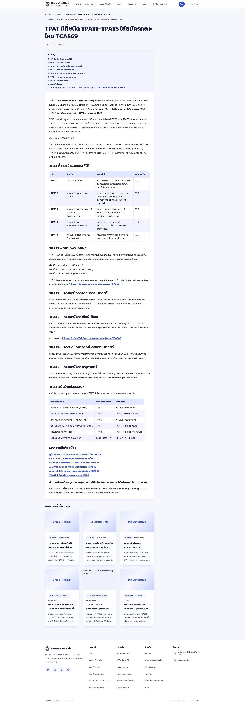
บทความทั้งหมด (123, 687)
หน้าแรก (48, 14)
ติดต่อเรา (148, 674)
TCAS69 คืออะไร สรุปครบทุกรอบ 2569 (69, 475)
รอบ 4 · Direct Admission (99, 680)
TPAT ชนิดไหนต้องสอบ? (58, 80)
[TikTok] (61, 669)
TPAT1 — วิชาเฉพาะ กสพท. (59, 62)
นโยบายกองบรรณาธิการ (154, 660)
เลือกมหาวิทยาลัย (123, 653)
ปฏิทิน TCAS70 (123, 660)
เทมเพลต (120, 4)
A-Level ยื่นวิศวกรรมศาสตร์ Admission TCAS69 (74, 471)
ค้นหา (181, 4)
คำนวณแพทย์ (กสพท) (125, 680)
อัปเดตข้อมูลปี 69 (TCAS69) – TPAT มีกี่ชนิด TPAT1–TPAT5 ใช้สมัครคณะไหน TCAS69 (87, 87)
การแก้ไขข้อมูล (150, 667)
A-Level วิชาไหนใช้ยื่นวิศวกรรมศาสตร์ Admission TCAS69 (91, 338)
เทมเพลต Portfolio (96, 687)
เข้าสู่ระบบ (194, 4)
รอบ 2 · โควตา (94, 667)
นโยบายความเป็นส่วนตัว (154, 680)
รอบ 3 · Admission (96, 674)
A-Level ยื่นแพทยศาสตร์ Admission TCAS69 (72, 466)
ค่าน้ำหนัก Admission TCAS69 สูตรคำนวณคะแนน (74, 462)
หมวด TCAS (105, 4)
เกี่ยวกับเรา (132, 4)
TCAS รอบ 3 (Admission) (59, 596)
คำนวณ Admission (124, 674)
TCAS (91, 653)
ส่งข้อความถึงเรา (184, 660)
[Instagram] (54, 669)
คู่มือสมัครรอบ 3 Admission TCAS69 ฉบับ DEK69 (75, 454)
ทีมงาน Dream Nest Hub (85, 19)
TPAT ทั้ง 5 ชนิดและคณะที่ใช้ (60, 59)
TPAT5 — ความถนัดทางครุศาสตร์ (62, 77)
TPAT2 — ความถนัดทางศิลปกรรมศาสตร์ (65, 66)
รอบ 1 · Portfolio (95, 660)
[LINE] (68, 669)
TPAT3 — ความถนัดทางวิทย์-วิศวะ (62, 69)
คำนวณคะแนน (122, 667)
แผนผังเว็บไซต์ (195, 701)
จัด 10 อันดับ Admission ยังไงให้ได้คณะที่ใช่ (71, 458)
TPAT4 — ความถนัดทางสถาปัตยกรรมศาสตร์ (66, 73)
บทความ (77, 4)
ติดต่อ (143, 4)
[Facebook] (48, 669)
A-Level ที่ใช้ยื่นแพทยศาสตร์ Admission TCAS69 (94, 284)
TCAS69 (57, 14)
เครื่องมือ (89, 4)
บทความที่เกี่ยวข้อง (55, 84)
